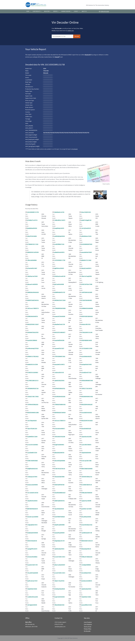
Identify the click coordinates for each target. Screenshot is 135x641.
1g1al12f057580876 (86, 444)
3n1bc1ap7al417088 (86, 460)
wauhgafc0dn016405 (86, 364)
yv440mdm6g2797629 (33, 348)
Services (55, 11)
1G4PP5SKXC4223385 (86, 292)
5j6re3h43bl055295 (86, 428)
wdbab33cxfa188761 (59, 252)
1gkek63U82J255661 (59, 380)
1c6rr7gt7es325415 (86, 228)
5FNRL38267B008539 (86, 492)
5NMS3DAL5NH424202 (33, 292)
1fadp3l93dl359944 (86, 452)
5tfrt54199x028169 (32, 540)
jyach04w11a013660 (86, 508)
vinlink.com (71, 30)
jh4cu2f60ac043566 (86, 516)
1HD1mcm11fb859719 (33, 308)
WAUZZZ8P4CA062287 (87, 404)
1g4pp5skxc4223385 (86, 436)
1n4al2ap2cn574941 (32, 476)
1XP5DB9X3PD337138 (32, 388)
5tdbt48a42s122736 (59, 212)
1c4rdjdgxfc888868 (86, 564)
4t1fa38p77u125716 (32, 220)
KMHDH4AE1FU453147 (87, 540)
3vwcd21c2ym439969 (32, 516)
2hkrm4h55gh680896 (59, 460)
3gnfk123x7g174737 (32, 580)
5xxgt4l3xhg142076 (59, 228)
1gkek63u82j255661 (59, 548)
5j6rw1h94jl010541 (86, 212)
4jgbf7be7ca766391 (59, 268)
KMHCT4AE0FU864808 (86, 468)
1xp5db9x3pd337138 (86, 532)
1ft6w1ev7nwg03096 (86, 276)
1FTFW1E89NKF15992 (59, 356)
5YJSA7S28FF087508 (59, 484)
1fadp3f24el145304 (32, 589)
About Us (84, 11)
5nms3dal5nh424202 (86, 412)
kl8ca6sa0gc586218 (86, 548)
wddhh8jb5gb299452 (59, 236)
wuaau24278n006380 (59, 316)
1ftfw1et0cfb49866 (32, 260)
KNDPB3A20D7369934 (60, 412)
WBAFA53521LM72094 (33, 252)
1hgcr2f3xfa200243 (59, 508)
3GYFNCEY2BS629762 (59, 388)
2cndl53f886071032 (59, 244)
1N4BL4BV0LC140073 (59, 220)
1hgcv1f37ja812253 (32, 428)
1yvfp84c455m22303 (32, 596)
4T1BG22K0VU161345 (86, 332)
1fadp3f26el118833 (86, 596)
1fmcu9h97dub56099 (32, 573)
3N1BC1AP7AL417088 (86, 284)
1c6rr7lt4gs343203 (32, 420)
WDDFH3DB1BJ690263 (87, 316)
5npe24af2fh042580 (59, 340)
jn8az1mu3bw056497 (59, 564)
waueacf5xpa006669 (59, 532)
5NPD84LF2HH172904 (59, 300)
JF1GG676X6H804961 (86, 300)
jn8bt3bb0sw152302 (86, 236)
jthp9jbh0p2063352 (32, 228)
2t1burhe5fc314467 (32, 268)
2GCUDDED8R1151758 (33, 212)
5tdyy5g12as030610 (86, 268)
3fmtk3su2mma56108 (59, 276)
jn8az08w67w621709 (59, 324)
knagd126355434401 (59, 596)
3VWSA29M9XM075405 (87, 380)
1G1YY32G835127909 (86, 348)
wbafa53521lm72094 (32, 364)
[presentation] (29, 11)
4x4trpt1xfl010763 (85, 324)
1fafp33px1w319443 (32, 276)
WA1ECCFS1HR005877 (59, 332)
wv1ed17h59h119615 (59, 556)
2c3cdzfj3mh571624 (86, 372)
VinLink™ (57, 57)
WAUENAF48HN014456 (87, 396)
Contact (76, 11)
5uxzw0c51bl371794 (32, 564)
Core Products (36, 11)
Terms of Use (87, 626)
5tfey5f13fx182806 (32, 236)
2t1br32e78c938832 (32, 556)
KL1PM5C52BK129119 (32, 380)
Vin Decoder (87, 631)
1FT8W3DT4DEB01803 (59, 404)
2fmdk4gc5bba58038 (59, 589)
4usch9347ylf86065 (32, 340)
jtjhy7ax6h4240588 (59, 284)
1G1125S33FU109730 (32, 492)
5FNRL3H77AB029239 (86, 556)
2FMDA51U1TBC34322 (33, 356)
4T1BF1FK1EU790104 (59, 468)
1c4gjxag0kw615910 (32, 524)
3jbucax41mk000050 (32, 284)
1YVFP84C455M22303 (32, 404)
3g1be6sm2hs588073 (86, 580)
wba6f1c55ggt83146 (86, 220)
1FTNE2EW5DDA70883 (60, 308)
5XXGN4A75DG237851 (33, 332)
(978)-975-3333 (105, 11)
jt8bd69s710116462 (86, 260)
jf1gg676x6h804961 (59, 444)
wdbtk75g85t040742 (59, 500)
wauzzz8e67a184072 (59, 364)
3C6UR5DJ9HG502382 (59, 396)
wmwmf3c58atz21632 (86, 524)
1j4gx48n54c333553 (32, 500)
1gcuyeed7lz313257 (59, 348)
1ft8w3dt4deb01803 (59, 605)
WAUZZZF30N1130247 (33, 324)
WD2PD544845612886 (33, 412)
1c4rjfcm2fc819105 (59, 372)
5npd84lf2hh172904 (32, 436)
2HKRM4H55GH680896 (87, 308)
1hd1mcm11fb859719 (59, 420)
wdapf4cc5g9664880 (59, 524)
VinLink (75, 149)
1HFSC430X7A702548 (59, 436)
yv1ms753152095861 (32, 444)
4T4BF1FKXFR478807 (32, 460)
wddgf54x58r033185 (32, 468)
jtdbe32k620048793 (59, 452)
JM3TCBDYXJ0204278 (32, 508)
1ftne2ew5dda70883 (59, 476)
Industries (47, 11)
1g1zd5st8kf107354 (32, 452)
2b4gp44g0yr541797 (59, 540)
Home (27, 11)
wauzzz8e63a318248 (86, 252)
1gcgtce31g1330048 (86, 500)
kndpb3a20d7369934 (32, 532)
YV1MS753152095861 (32, 372)
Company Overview (65, 11)
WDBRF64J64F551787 (59, 292)
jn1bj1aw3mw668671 (59, 428)
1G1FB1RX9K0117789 (59, 260)
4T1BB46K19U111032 (32, 244)
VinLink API (88, 55)
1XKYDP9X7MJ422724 (86, 476)
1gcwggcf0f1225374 (32, 548)
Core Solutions (88, 624)
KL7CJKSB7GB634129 (86, 484)
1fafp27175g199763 (59, 580)
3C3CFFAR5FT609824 (59, 516)
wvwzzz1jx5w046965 (32, 484)
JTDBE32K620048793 (32, 316)
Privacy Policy (87, 629)
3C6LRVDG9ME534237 (59, 492)
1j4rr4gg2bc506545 (32, 605)
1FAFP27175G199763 (86, 388)
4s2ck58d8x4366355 (86, 356)
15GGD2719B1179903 (33, 396)
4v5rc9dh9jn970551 (86, 573)
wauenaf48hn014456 (86, 605)
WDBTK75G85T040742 (33, 300)
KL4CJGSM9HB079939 (86, 244)
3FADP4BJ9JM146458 (86, 340)
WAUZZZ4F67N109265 (87, 420)
